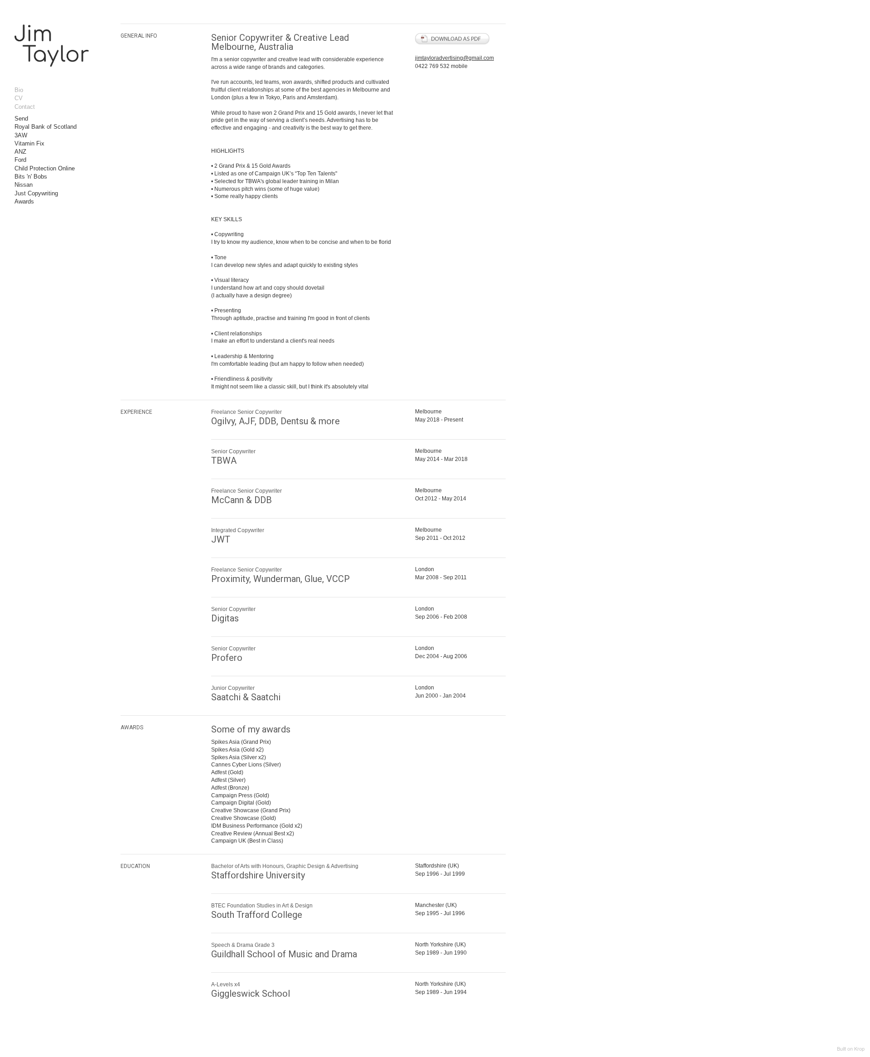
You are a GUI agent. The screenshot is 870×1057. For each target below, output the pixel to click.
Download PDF (452, 39)
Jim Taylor (53, 52)
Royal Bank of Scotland (45, 127)
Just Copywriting (36, 193)
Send (21, 119)
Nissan (23, 185)
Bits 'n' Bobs (30, 177)
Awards (24, 202)
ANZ (20, 152)
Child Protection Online (44, 168)
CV (18, 98)
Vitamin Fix (29, 144)
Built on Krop (851, 1048)
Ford (20, 160)
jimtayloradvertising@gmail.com (454, 58)
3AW (20, 135)
